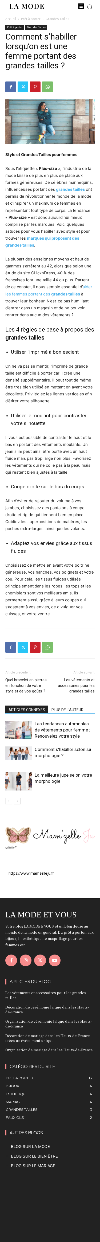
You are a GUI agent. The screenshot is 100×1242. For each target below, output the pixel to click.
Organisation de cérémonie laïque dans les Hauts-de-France (48, 1024)
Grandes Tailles (57, 19)
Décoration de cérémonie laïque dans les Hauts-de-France (47, 1009)
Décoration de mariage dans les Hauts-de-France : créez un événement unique (48, 1038)
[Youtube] (55, 960)
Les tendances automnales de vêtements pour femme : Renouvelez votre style (62, 730)
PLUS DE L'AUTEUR (67, 710)
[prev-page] (8, 801)
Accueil (10, 19)
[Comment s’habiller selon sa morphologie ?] (18, 753)
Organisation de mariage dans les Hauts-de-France (49, 1049)
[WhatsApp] (47, 86)
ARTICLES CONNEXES (27, 710)
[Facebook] (10, 86)
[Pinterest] (35, 86)
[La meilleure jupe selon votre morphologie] (18, 781)
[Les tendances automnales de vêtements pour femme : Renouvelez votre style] (18, 730)
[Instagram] (25, 960)
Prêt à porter (31, 19)
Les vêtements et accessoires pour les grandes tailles (76, 686)
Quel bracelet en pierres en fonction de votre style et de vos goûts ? (26, 686)
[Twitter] (23, 86)
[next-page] (17, 801)
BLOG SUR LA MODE (30, 1146)
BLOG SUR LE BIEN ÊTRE (34, 1156)
